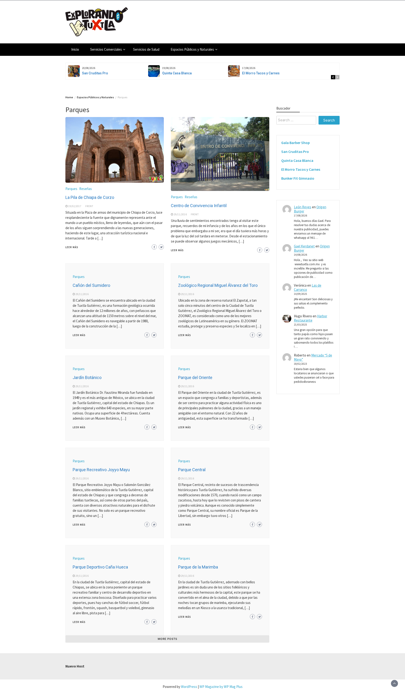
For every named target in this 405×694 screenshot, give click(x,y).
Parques (71, 188)
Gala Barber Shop (295, 142)
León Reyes (302, 207)
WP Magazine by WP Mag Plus (221, 686)
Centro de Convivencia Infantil (199, 205)
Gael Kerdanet (304, 246)
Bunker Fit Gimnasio (297, 178)
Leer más (71, 247)
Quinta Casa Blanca (177, 73)
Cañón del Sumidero (91, 285)
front (89, 206)
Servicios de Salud (146, 49)
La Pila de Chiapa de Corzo (89, 197)
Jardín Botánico (87, 377)
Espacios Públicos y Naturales (192, 49)
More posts (167, 639)
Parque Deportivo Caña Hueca (100, 567)
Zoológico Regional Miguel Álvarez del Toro (218, 285)
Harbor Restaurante (310, 318)
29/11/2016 (180, 214)
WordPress (189, 686)
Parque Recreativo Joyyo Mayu (101, 469)
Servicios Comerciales (106, 49)
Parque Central (192, 469)
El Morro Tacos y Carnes (261, 73)
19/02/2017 (74, 206)
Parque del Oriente (195, 377)
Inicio (75, 49)
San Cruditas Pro (95, 73)
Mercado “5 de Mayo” (313, 357)
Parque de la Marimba (198, 567)
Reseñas (85, 188)
